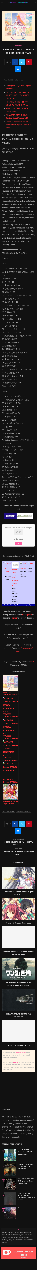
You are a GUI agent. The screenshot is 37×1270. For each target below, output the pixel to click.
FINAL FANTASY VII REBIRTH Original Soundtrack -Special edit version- (26, 1196)
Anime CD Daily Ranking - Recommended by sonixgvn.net (18, 604)
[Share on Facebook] (15, 62)
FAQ (19, 1208)
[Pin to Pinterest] (29, 62)
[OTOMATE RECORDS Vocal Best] (18, 1031)
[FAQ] (10, 1213)
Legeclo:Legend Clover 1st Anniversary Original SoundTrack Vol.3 (19, 125)
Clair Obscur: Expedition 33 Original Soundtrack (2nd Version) (26, 1181)
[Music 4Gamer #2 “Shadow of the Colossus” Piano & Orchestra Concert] (18, 969)
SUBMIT (19, 543)
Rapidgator (27, 614)
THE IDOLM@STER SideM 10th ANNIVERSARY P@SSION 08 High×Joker (18, 95)
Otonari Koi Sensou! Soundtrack (18, 923)
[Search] (35, 2)
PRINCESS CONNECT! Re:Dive (10, 815)
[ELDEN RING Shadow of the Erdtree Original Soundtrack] (10, 1169)
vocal (23, 815)
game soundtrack (8, 811)
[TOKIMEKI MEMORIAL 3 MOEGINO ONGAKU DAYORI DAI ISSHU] (18, 937)
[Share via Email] (18, 69)
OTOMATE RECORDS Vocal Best (18, 1045)
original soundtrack (23, 811)
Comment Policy (20, 1052)
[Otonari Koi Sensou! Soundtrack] (18, 909)
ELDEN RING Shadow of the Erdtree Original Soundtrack (25, 1166)
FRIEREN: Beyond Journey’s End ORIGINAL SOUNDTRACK (25, 1152)
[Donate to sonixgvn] (18, 1253)
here (32, 661)
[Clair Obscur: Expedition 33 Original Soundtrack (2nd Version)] (10, 1184)
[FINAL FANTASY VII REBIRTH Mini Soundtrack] (18, 1000)
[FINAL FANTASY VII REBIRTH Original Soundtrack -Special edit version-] (10, 1198)
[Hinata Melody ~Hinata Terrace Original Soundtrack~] (18, 878)
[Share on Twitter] (22, 62)
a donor (13, 618)
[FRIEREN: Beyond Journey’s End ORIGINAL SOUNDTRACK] (10, 1155)
